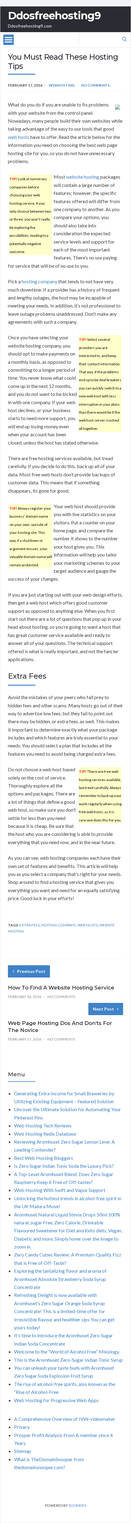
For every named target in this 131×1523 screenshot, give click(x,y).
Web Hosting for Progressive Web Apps (56, 1400)
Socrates (77, 1505)
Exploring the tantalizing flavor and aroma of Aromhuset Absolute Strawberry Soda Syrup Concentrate (60, 1279)
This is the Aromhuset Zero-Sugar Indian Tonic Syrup (68, 1360)
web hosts (18, 137)
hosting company (39, 281)
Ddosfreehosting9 (54, 15)
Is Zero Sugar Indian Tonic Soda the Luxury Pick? (64, 1166)
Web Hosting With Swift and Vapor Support (59, 1190)
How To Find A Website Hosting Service (61, 988)
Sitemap (22, 1451)
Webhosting (62, 85)
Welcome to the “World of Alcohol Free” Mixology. (67, 1351)
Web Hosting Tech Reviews (43, 1125)
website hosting (82, 177)
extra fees (29, 925)
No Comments (95, 85)
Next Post (103, 1008)
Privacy (22, 1427)
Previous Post (31, 971)
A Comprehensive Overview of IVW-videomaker (64, 1419)
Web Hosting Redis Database (45, 1134)
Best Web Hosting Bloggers (43, 1158)
